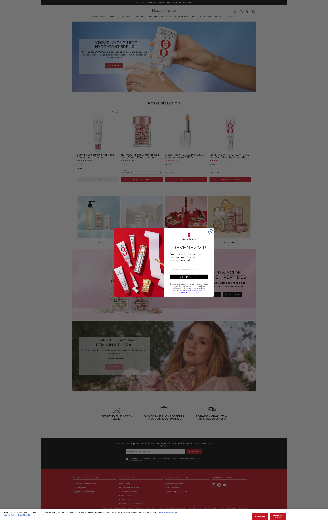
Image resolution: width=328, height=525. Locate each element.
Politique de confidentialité (20, 515)
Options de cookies (277, 516)
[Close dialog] (210, 231)
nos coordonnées (193, 290)
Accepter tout (260, 517)
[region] (164, 517)
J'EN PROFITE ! (189, 276)
